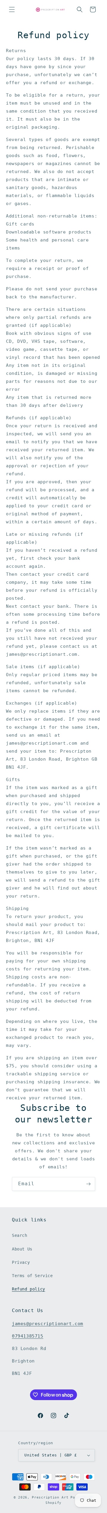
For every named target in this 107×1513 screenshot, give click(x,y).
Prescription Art (50, 1497)
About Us (22, 1249)
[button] (11, 9)
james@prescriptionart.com (47, 1323)
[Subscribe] (88, 1184)
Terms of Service (32, 1275)
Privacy (21, 1262)
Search (19, 1235)
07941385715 (27, 1336)
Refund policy (28, 1289)
